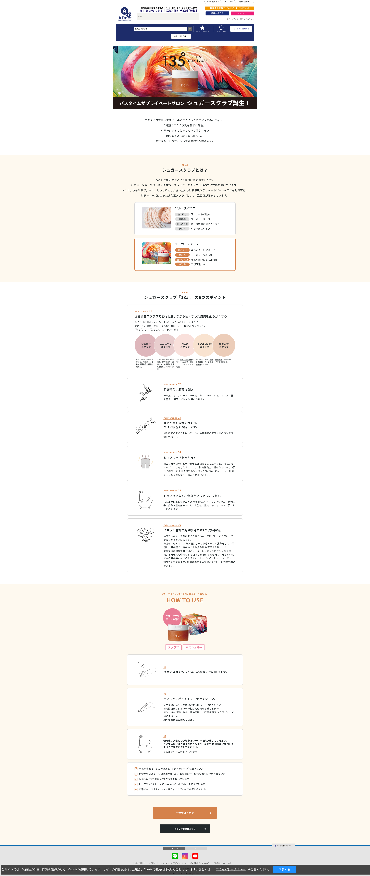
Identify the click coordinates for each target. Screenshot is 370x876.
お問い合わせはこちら (185, 828)
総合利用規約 (140, 863)
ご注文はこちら (185, 813)
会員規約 (152, 863)
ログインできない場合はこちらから (240, 19)
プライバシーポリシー (230, 869)
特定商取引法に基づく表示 (200, 863)
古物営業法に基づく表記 (222, 863)
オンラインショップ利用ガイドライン (172, 863)
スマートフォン (174, 849)
